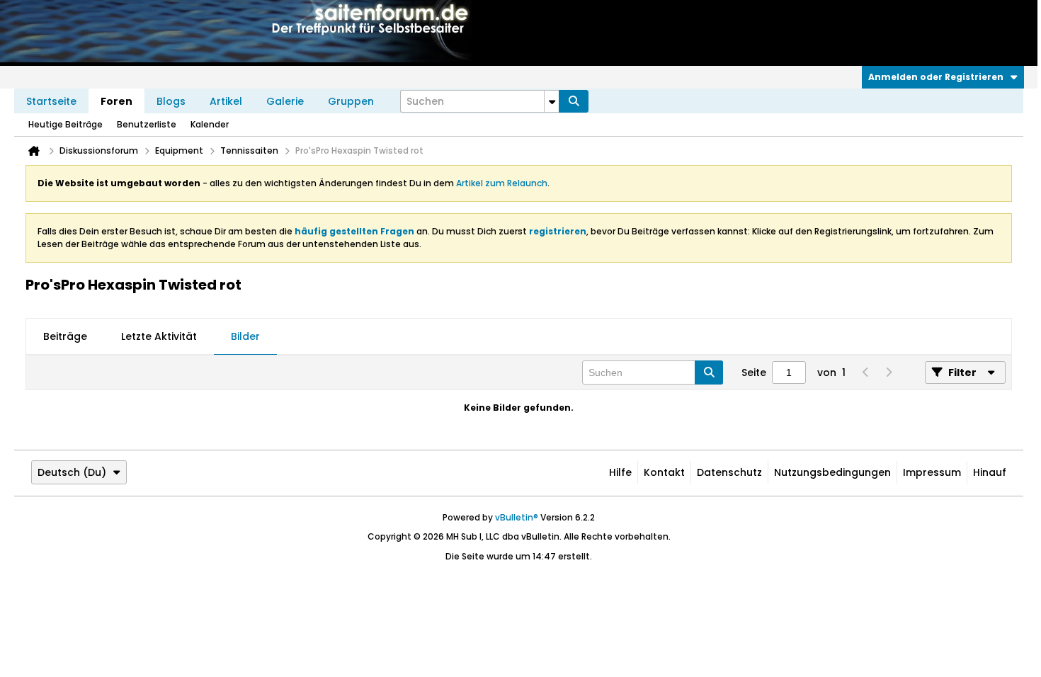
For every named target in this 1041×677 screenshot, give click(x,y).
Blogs (171, 101)
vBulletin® (516, 517)
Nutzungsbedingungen (832, 472)
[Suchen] (573, 101)
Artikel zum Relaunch (501, 183)
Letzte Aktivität (159, 336)
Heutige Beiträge (65, 124)
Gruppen (351, 101)
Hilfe (620, 472)
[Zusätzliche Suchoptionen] (551, 101)
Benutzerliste (146, 124)
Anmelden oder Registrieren (935, 77)
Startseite (51, 101)
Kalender (209, 124)
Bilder (245, 336)
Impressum (932, 472)
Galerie (285, 101)
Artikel (226, 101)
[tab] (65, 337)
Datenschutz (729, 472)
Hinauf (989, 472)
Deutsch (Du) (72, 472)
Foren (116, 101)
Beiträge (65, 336)
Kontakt (664, 472)
